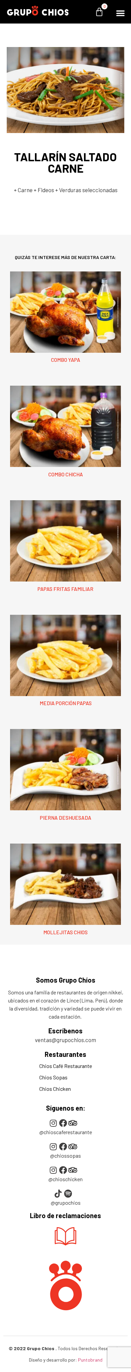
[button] (120, 13)
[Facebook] (63, 1123)
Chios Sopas (53, 1077)
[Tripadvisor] (73, 1123)
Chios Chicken (55, 1088)
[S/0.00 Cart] (102, 12)
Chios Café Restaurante (65, 1066)
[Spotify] (68, 1194)
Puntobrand (90, 1360)
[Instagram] (53, 1123)
